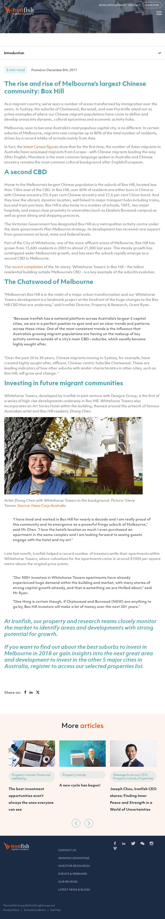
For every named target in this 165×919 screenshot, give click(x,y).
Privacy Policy (11, 910)
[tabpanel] (32, 778)
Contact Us (67, 850)
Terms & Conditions (35, 910)
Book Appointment (112, 5)
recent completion (27, 266)
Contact (134, 5)
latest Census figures (40, 146)
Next (89, 823)
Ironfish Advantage (73, 858)
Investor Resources (74, 866)
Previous (76, 823)
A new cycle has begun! (80, 785)
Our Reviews (68, 881)
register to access (53, 666)
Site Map (55, 910)
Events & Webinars (72, 874)
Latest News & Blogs (74, 889)
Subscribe (152, 5)
